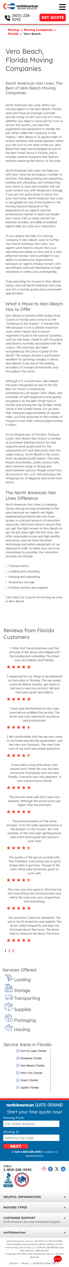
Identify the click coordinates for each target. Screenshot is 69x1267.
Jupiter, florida (29, 1087)
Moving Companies (39, 30)
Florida (14, 34)
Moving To (11, 1132)
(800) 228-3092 (21, 17)
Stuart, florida (29, 1080)
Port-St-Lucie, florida (33, 1050)
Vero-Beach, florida (32, 1065)
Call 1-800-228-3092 (28, 1151)
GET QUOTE (52, 17)
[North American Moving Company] (21, 11)
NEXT (15, 1146)
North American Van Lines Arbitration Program (31, 1221)
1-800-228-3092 (17, 1168)
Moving (14, 30)
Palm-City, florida (31, 1072)
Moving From (13, 1118)
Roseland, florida (31, 1058)
